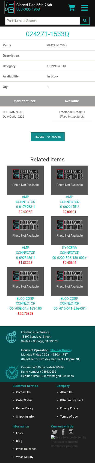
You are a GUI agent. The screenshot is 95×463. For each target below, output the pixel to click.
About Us (66, 392)
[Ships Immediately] (53, 111)
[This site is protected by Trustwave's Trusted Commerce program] (69, 441)
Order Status (24, 400)
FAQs (19, 432)
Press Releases (26, 449)
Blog (19, 440)
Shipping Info (25, 416)
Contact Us (23, 392)
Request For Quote (48, 136)
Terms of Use (69, 416)
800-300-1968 (28, 9)
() (61, 350)
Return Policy (24, 408)
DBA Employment (71, 400)
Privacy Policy (69, 408)
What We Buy (24, 457)
